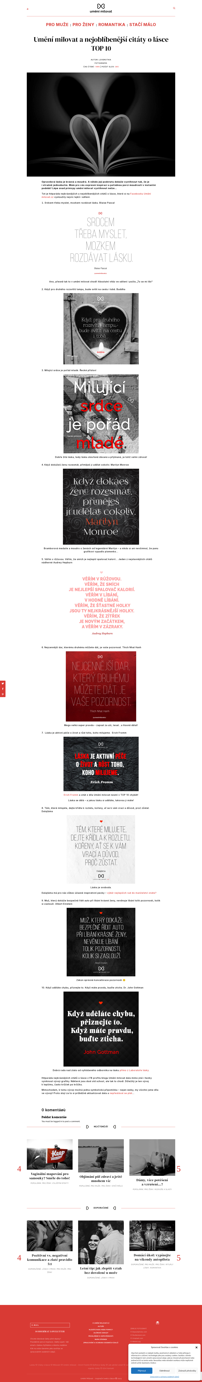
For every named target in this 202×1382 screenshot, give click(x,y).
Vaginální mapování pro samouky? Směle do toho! (49, 1176)
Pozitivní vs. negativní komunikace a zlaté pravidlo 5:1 (49, 1259)
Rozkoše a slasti (163, 1189)
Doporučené (34, 1269)
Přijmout (142, 1371)
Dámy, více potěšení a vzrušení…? (152, 1182)
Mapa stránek (101, 1339)
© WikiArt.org (136, 1341)
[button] (196, 1347)
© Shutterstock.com (138, 1335)
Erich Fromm (71, 794)
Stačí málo (142, 24)
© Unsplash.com (137, 1338)
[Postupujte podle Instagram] (138, 1323)
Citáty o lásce (44, 1365)
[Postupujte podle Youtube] (151, 1323)
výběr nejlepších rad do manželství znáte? (132, 892)
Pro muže (57, 24)
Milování (57, 1365)
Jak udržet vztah (116, 1365)
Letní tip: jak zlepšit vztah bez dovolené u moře (101, 1270)
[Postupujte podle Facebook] (131, 1323)
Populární (36, 1183)
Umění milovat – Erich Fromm (76, 1365)
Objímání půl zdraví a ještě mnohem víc (101, 1178)
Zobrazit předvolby (187, 1371)
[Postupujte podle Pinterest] (144, 1323)
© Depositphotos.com (139, 1332)
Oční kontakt (108, 1368)
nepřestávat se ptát (121, 1093)
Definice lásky (99, 1365)
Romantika (111, 24)
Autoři (101, 1326)
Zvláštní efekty (60, 1183)
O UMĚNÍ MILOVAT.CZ (101, 1323)
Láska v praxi (49, 1269)
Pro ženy (83, 24)
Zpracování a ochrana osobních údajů (164, 1377)
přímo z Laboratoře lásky (134, 1070)
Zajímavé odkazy (101, 1333)
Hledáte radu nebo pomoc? (101, 1329)
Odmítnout (164, 1371)
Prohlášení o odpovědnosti (100, 1336)
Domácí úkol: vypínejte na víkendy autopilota (152, 1257)
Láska (32, 1365)
